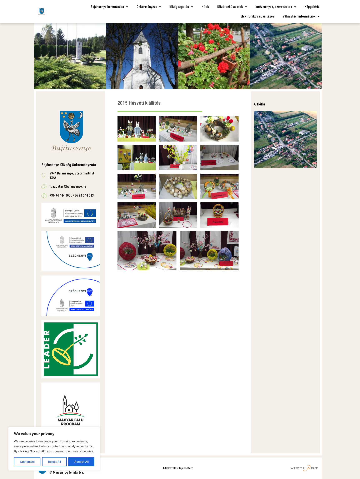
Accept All (81, 461)
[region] (54, 449)
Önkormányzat (146, 7)
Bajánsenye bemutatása (107, 7)
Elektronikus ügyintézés (257, 16)
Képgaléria (312, 7)
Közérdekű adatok (230, 7)
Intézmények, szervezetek (273, 7)
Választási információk (299, 16)
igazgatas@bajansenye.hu (68, 186)
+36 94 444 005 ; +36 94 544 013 (72, 195)
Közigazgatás (179, 7)
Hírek (205, 7)
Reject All (54, 461)
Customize (27, 461)
